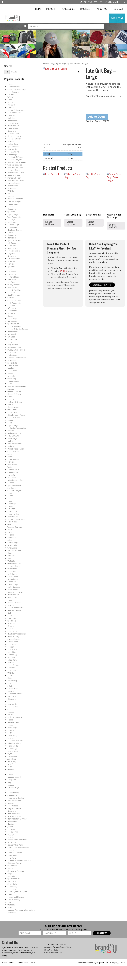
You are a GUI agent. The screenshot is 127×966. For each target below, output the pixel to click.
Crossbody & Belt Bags (16, 89)
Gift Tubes (11, 308)
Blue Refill (11, 305)
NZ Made (11, 313)
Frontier (10, 102)
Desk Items (12, 287)
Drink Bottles (12, 185)
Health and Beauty (14, 816)
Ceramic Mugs (13, 123)
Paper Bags (12, 318)
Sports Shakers (13, 146)
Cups (9, 772)
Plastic (10, 493)
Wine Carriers (12, 248)
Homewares (12, 821)
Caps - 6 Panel (13, 707)
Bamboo (11, 368)
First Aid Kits (12, 188)
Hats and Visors (13, 813)
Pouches (10, 107)
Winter (10, 467)
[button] (78, 71)
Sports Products (13, 879)
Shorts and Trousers (15, 871)
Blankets (10, 264)
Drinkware (11, 699)
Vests (9, 907)
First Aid (10, 141)
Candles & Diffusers (15, 157)
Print (9, 701)
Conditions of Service (26, 962)
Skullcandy (11, 279)
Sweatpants (12, 756)
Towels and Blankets (15, 897)
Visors (9, 558)
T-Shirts (10, 462)
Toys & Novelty (13, 899)
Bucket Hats (12, 522)
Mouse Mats (12, 204)
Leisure (10, 420)
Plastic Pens (12, 855)
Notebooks (11, 222)
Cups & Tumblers (14, 139)
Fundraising (12, 681)
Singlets (10, 873)
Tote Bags (11, 618)
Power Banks (12, 128)
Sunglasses (11, 488)
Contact (118, 9)
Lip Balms (11, 118)
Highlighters (12, 321)
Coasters (11, 667)
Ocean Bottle (12, 579)
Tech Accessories (14, 113)
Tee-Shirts (11, 889)
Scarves (10, 298)
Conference (12, 311)
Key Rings (11, 219)
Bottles (10, 774)
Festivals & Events (14, 402)
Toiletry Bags (12, 584)
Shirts (9, 678)
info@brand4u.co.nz (114, 2)
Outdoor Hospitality (15, 199)
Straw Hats (11, 261)
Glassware (11, 131)
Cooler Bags (12, 654)
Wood (9, 397)
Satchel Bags (12, 688)
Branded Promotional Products (19, 860)
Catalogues (68, 9)
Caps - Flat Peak (13, 417)
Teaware (11, 206)
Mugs (9, 767)
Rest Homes (12, 574)
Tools (9, 423)
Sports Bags (12, 876)
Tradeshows (12, 274)
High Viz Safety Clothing (16, 819)
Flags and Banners (14, 808)
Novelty (10, 605)
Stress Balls (12, 884)
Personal (11, 483)
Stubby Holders (13, 284)
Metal (9, 529)
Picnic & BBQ (12, 746)
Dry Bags (11, 657)
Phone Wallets (13, 152)
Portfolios (11, 733)
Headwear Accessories (16, 634)
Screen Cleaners (13, 183)
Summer (10, 430)
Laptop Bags (12, 144)
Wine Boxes (12, 464)
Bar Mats (11, 475)
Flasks (9, 193)
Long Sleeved (12, 832)
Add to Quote (97, 116)
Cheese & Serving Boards (17, 329)
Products (50, 9)
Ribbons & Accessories (16, 357)
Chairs (9, 709)
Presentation (12, 641)
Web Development (86, 962)
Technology (12, 748)
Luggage (10, 834)
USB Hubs (11, 191)
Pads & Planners (14, 326)
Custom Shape (13, 277)
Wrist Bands (12, 548)
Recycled (11, 342)
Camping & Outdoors (16, 300)
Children (10, 647)
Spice (9, 540)
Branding (91, 96)
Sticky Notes (12, 446)
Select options (49, 223)
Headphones (12, 120)
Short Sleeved (12, 866)
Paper (9, 269)
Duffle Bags (12, 727)
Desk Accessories (14, 443)
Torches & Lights (14, 201)
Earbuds (10, 196)
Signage (10, 389)
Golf (9, 524)
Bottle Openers (13, 587)
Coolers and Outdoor (15, 798)
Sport (9, 454)
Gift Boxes (11, 271)
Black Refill (11, 334)
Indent (10, 84)
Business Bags (13, 787)
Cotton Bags (12, 542)
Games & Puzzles (14, 391)
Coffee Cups (12, 154)
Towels (10, 232)
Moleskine (11, 652)
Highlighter (11, 238)
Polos (9, 532)
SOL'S (9, 686)
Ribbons (10, 399)
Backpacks (11, 780)
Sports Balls (12, 363)
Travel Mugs (12, 115)
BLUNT (10, 764)
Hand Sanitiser (13, 126)
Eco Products (12, 806)
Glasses (10, 769)
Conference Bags (14, 472)
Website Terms (8, 962)
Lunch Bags (12, 438)
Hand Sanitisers (13, 175)
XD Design (11, 503)
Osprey (10, 316)
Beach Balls (12, 545)
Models (10, 456)
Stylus (9, 753)
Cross (9, 100)
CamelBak (11, 245)
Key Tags (11, 829)
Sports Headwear (14, 485)
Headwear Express (14, 230)
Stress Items (12, 410)
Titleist (10, 725)
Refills (9, 675)
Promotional (12, 511)
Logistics (11, 535)
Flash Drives (12, 209)
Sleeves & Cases (14, 136)
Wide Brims (12, 597)
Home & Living (13, 636)
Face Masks (12, 149)
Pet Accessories (13, 251)
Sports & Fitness (14, 240)
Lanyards (11, 253)
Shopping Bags (13, 407)
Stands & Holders (14, 178)
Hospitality (11, 761)
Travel (9, 501)
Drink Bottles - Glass (15, 180)
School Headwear (14, 743)
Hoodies (10, 824)
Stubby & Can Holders (16, 350)
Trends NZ (11, 582)
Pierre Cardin (12, 576)
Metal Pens (11, 842)
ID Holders (11, 352)
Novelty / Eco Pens (15, 845)
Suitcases (11, 691)
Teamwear (11, 644)
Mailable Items (13, 722)
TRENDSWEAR (13, 436)
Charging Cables (13, 170)
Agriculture (11, 759)
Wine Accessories (14, 217)
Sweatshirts (12, 568)
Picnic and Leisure (14, 852)
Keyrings (10, 626)
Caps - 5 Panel (13, 665)
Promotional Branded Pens (18, 847)
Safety (10, 683)
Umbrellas (11, 561)
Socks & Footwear (14, 717)
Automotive (12, 339)
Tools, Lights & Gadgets (17, 892)
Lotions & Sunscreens (16, 110)
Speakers (11, 212)
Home (38, 9)
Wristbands (11, 623)
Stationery (11, 696)
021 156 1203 (90, 2)
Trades (10, 720)
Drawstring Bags (14, 347)
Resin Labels (12, 227)
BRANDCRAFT (13, 469)
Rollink (10, 506)
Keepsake (11, 376)
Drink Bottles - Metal (15, 172)
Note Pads (11, 477)
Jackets (10, 826)
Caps (9, 790)
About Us (102, 9)
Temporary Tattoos (15, 694)
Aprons (10, 496)
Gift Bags (11, 337)
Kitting (10, 498)
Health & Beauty (14, 610)
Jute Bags (11, 282)
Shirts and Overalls (14, 863)
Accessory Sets (13, 86)
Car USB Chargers (14, 159)
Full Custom (12, 243)
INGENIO (11, 105)
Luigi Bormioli (12, 344)
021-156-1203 (52, 950)
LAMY (9, 615)
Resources (84, 9)
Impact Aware (13, 92)
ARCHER (10, 94)
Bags (9, 782)
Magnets (11, 738)
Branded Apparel (14, 777)
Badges (10, 441)
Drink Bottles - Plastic (16, 167)
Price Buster (12, 649)
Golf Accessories (14, 433)
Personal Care (13, 133)
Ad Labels (11, 292)
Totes (9, 894)
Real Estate (11, 571)
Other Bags (12, 378)
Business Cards (13, 258)
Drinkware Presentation (16, 162)
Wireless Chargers (14, 165)
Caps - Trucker (13, 451)
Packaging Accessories (16, 428)
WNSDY (10, 97)
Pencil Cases (12, 412)
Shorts (10, 868)
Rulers (9, 384)
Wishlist (116, 18)
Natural (10, 373)
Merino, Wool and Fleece (17, 839)
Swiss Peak (11, 537)
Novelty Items (13, 589)
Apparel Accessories (15, 608)
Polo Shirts (11, 858)
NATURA (11, 404)
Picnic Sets (11, 670)
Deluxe (10, 714)
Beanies (10, 785)
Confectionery (13, 381)
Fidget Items (12, 660)
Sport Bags (11, 621)
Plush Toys (11, 730)
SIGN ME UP (102, 933)
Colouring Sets (13, 514)
